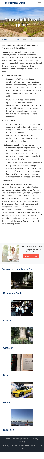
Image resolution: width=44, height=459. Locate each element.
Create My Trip (31, 256)
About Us (16, 439)
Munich (6, 402)
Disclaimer (25, 439)
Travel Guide (15, 39)
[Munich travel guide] (22, 390)
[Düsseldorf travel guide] (22, 417)
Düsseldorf (8, 430)
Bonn (5, 375)
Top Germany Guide (14, 2)
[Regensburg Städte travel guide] (22, 280)
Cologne (7, 320)
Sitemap (22, 441)
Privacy (35, 439)
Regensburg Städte (13, 293)
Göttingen (8, 348)
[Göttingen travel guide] (22, 335)
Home (4, 39)
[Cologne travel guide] (22, 308)
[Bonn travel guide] (22, 362)
